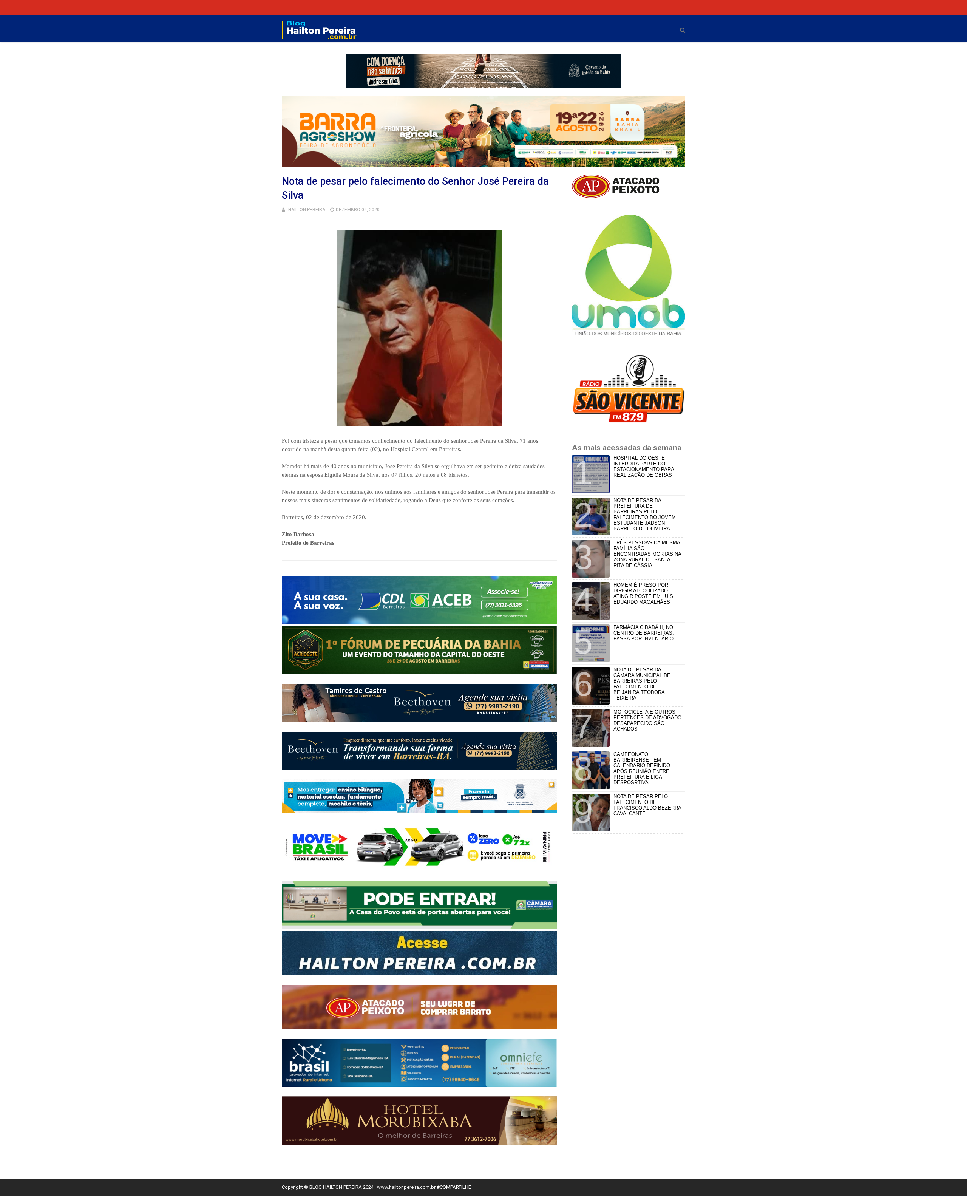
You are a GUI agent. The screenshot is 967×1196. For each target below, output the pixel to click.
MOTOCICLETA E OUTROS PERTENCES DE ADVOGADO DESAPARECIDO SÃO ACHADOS (647, 720)
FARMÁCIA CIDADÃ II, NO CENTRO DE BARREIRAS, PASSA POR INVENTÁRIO (643, 632)
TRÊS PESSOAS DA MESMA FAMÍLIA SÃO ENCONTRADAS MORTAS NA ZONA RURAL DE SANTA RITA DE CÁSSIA (647, 554)
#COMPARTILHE (454, 1187)
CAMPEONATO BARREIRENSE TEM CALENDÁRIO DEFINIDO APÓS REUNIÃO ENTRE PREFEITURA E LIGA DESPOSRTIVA (641, 768)
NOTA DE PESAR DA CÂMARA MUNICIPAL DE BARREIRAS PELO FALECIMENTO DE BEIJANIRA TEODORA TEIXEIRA (641, 684)
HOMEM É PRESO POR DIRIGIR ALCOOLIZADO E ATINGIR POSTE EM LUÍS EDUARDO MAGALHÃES (643, 593)
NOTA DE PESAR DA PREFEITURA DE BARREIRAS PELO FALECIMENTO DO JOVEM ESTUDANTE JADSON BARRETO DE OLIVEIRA (644, 515)
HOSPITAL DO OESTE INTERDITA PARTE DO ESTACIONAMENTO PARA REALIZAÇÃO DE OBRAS (643, 466)
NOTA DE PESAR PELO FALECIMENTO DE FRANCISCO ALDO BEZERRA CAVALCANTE (647, 805)
